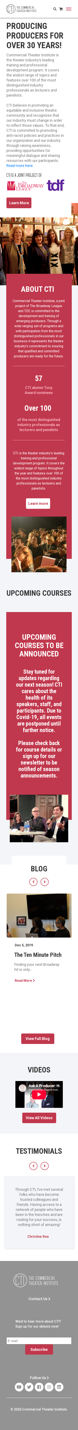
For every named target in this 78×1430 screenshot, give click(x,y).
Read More (24, 981)
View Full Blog (38, 1038)
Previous (33, 882)
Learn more (38, 503)
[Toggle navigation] (68, 9)
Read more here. (19, 165)
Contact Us (38, 1299)
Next (45, 882)
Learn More (19, 203)
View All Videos (39, 1118)
